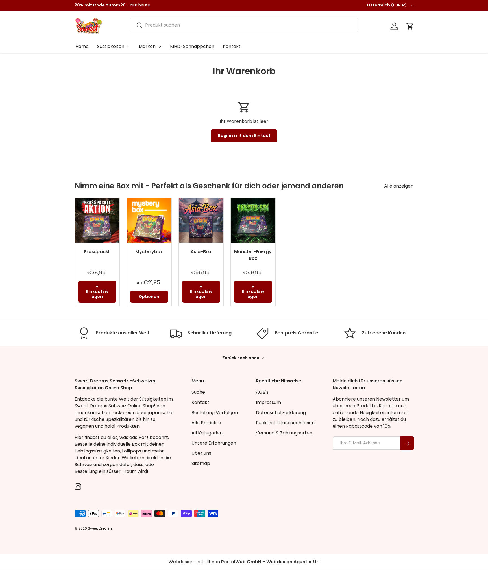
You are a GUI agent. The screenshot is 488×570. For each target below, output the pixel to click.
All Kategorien (207, 433)
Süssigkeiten (110, 46)
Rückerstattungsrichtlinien (285, 422)
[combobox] (244, 25)
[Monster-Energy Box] (253, 220)
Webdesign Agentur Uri (292, 561)
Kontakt (232, 46)
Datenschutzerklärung (281, 412)
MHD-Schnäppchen (192, 46)
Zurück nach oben (241, 358)
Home (82, 46)
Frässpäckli (97, 251)
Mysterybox (149, 251)
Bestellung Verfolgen (214, 412)
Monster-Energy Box (253, 255)
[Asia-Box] (201, 220)
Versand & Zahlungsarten (284, 433)
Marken (147, 46)
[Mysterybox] (149, 220)
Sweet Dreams (100, 528)
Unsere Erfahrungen (213, 443)
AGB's (262, 392)
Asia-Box (201, 251)
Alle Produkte (206, 422)
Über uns (201, 453)
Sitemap (200, 463)
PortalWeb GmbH (241, 561)
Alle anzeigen (398, 186)
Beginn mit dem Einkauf (244, 135)
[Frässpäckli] (97, 220)
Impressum (268, 402)
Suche (198, 392)
